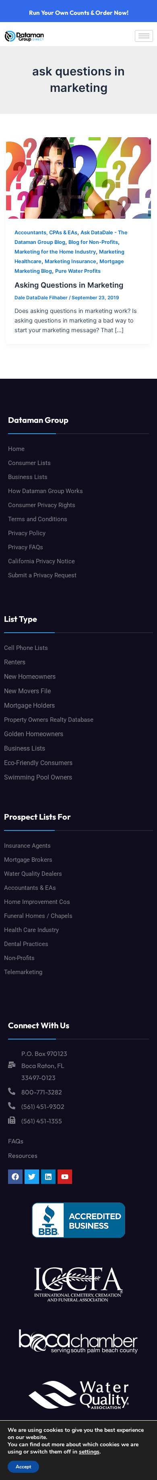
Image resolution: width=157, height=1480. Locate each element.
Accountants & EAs (30, 887)
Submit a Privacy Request (42, 575)
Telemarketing (23, 972)
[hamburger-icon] (144, 36)
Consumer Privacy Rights (41, 505)
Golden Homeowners (33, 734)
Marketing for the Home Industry (55, 252)
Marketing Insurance (70, 261)
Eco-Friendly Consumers (38, 763)
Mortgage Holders (29, 705)
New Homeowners (30, 676)
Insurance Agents (27, 845)
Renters (14, 662)
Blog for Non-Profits (93, 242)
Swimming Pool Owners (38, 777)
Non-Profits (19, 958)
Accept (23, 1467)
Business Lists (28, 477)
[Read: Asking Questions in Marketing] (78, 177)
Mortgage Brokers (28, 859)
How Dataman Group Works (45, 491)
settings (89, 1452)
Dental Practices (26, 944)
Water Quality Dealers (33, 873)
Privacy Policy (26, 533)
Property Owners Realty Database (48, 719)
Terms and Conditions (37, 519)
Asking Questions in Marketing (68, 284)
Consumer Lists (29, 463)
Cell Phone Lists (26, 648)
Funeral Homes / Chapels (38, 916)
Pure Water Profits (78, 271)
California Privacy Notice (41, 561)
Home (16, 449)
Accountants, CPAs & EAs (45, 232)
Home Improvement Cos (37, 901)
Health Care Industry (31, 930)
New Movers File (27, 691)
